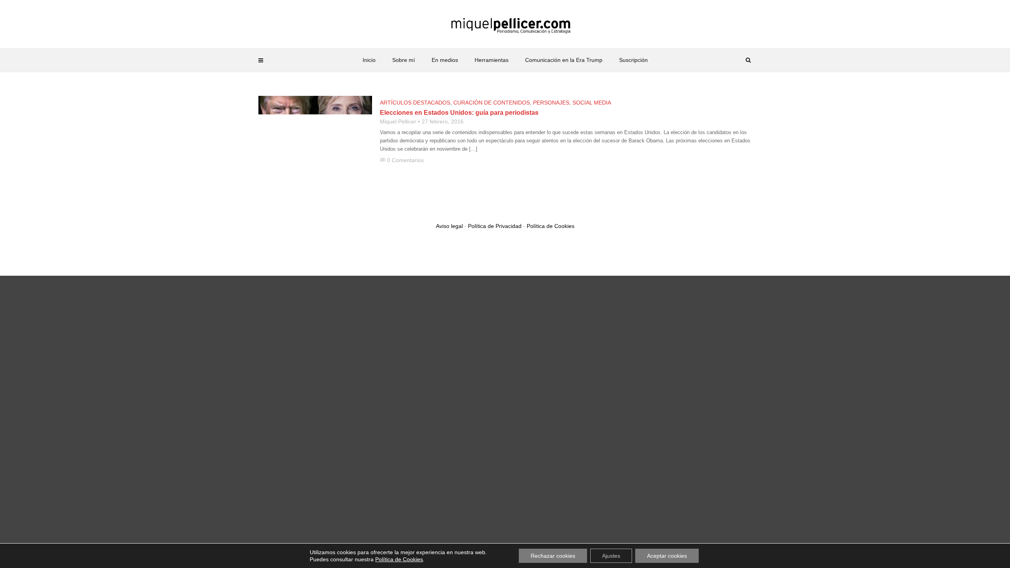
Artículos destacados (415, 102)
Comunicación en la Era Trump (563, 60)
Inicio (369, 60)
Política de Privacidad (495, 226)
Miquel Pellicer (398, 121)
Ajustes (611, 556)
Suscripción (633, 60)
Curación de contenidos (491, 102)
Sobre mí (403, 60)
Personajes (551, 102)
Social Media (591, 102)
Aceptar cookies (667, 556)
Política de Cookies (550, 226)
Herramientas (492, 60)
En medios (445, 60)
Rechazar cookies (553, 556)
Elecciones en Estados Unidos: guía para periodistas (459, 112)
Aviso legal (449, 226)
